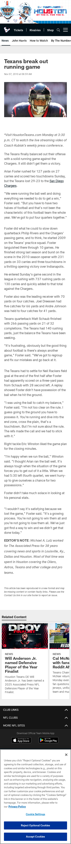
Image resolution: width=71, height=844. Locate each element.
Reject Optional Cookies (35, 825)
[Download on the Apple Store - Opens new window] (21, 740)
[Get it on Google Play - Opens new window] (48, 742)
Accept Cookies (35, 836)
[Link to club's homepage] (7, 28)
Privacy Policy (17, 806)
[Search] (58, 30)
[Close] (66, 754)
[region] (35, 796)
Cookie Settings (35, 814)
